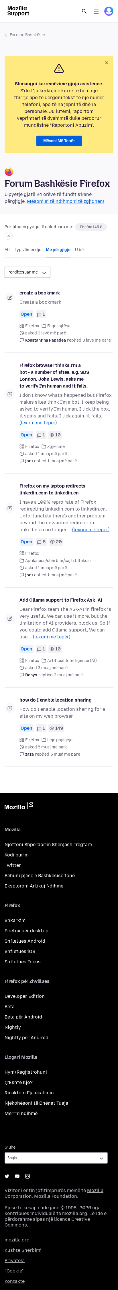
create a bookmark (39, 293)
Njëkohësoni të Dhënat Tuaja (36, 1103)
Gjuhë (10, 1147)
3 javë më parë (96, 340)
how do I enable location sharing (55, 700)
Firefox (32, 326)
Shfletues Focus (23, 961)
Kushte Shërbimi (23, 1250)
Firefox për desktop (26, 930)
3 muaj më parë (69, 675)
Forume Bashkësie (27, 34)
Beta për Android (23, 1017)
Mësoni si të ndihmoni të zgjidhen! (65, 201)
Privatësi (15, 1260)
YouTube (17, 1176)
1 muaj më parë (62, 461)
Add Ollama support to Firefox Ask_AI (60, 600)
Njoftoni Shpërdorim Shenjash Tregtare (48, 844)
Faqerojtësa (58, 326)
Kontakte (15, 1281)
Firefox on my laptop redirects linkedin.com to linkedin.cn (52, 489)
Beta (10, 1006)
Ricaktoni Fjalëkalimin (29, 1092)
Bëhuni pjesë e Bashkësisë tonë (40, 875)
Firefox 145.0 (91, 227)
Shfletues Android (25, 941)
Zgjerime (56, 446)
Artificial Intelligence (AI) (72, 660)
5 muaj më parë (65, 754)
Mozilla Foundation (55, 1196)
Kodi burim (17, 855)
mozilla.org (17, 1240)
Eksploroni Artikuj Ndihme (34, 886)
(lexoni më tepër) (38, 422)
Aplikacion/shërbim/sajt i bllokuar (58, 560)
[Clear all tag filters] (9, 236)
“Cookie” (14, 1271)
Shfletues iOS (20, 951)
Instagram (27, 1176)
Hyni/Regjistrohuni (26, 1072)
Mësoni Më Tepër (59, 140)
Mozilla (19, 807)
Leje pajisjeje (59, 740)
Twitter (13, 865)
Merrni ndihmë (21, 1113)
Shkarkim (15, 920)
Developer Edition (25, 996)
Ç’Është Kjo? (19, 1082)
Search (84, 11)
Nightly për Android (26, 1037)
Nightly (13, 1027)
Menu (96, 11)
